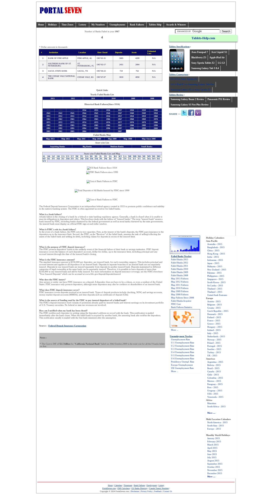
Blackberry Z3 (198, 57)
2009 (133, 98)
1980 (156, 122)
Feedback (157, 491)
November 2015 (214, 470)
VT (139, 159)
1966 (108, 119)
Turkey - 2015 (214, 352)
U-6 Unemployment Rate (182, 358)
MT (44, 159)
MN (149, 156)
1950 (156, 113)
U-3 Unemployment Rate (182, 349)
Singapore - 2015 (215, 279)
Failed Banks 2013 (179, 259)
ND (82, 159)
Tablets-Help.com (203, 38)
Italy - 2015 (212, 333)
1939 (144, 110)
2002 (60, 131)
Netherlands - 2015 (216, 336)
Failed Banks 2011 (179, 266)
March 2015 (213, 444)
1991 (48, 128)
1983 (72, 125)
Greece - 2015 (213, 324)
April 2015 (212, 448)
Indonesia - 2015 (215, 260)
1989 (144, 125)
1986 (108, 125)
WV (154, 159)
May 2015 (212, 451)
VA (144, 159)
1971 (48, 122)
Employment (152, 485)
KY (120, 156)
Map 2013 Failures (179, 278)
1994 (84, 128)
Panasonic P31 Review (218, 99)
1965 (96, 119)
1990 (156, 125)
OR (96, 159)
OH (87, 159)
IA (110, 156)
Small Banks (146, 146)
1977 (120, 122)
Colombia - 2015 (215, 378)
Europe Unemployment (182, 365)
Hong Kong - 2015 (216, 253)
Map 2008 (127, 139)
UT (134, 159)
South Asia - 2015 (215, 425)
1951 (48, 116)
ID (96, 156)
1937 (120, 110)
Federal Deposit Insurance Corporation (67, 325)
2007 (120, 131)
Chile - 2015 (213, 374)
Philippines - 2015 (215, 276)
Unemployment (117, 24)
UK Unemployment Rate (182, 368)
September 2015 (214, 464)
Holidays (52, 24)
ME (130, 156)
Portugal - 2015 (214, 346)
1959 (144, 116)
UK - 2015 (212, 355)
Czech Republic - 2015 (217, 311)
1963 (72, 119)
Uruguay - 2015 (214, 390)
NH (58, 159)
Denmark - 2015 (215, 314)
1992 (60, 128)
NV (53, 159)
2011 (93, 98)
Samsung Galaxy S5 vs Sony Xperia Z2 (191, 89)
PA (101, 159)
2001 (48, 131)
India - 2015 (213, 257)
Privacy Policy (147, 491)
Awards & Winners (176, 24)
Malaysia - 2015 (214, 266)
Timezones (128, 485)
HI (91, 156)
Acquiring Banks (57, 146)
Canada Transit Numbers (159, 488)
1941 (48, 113)
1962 (60, 119)
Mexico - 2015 (214, 381)
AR (58, 156)
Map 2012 (65, 139)
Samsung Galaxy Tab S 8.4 (205, 68)
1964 (84, 119)
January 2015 (213, 438)
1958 (132, 116)
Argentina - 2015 (215, 362)
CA (63, 156)
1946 (108, 113)
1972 (60, 122)
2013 (53, 98)
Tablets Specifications (179, 46)
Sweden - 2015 (214, 349)
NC (77, 159)
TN (125, 159)
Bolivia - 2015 (214, 365)
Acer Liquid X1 (219, 52)
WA (149, 159)
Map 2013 (50, 139)
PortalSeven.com (109, 488)
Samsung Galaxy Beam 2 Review (187, 99)
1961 (48, 119)
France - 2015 (213, 320)
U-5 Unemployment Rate (182, 355)
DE (77, 156)
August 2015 (213, 460)
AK (48, 156)
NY (72, 159)
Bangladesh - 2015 (216, 247)
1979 (144, 122)
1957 (120, 116)
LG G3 (221, 62)
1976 (108, 122)
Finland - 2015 (214, 317)
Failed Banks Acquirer (181, 301)
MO (158, 156)
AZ (53, 156)
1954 (84, 116)
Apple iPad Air (217, 57)
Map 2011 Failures (179, 285)
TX (129, 159)
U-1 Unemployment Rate (182, 342)
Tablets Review (176, 95)
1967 (120, 119)
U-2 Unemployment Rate (182, 346)
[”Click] (184, 115)
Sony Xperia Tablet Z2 (202, 62)
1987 (120, 125)
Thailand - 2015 (214, 288)
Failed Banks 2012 (179, 262)
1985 (96, 125)
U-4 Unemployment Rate (182, 352)
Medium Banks (117, 146)
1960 (156, 116)
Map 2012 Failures (179, 282)
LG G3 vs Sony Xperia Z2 (184, 79)
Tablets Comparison (178, 74)
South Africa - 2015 (216, 406)
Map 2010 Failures (179, 288)
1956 (108, 116)
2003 (72, 131)
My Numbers (98, 24)
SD (120, 159)
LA (125, 156)
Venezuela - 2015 (215, 397)
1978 (132, 122)
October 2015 (213, 467)
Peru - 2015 (212, 387)
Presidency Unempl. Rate (182, 362)
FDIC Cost (176, 304)
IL (101, 156)
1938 (132, 110)
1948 (132, 113)
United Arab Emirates (217, 295)
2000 (156, 128)
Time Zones (67, 24)
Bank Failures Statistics (181, 307)
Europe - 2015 (214, 429)
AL (44, 156)
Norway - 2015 (214, 339)
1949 (144, 113)
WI (158, 159)
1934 (84, 110)
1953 (72, 116)
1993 (72, 128)
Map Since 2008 (149, 139)
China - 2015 (213, 250)
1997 (120, 128)
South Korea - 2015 (216, 282)
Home (41, 24)
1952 (60, 116)
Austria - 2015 (214, 301)
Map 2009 (112, 139)
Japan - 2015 (213, 263)
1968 (132, 119)
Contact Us (167, 491)
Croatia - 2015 (214, 308)
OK (91, 159)
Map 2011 (81, 139)
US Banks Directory (139, 488)
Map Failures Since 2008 (182, 297)
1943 (72, 113)
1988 (132, 125)
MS (153, 156)
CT (72, 156)
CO (67, 156)
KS (115, 156)
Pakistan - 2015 (214, 273)
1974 (84, 122)
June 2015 (212, 454)
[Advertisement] (203, 149)
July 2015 (211, 457)
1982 (60, 125)
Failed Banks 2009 (179, 272)
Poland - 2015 (213, 343)
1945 (96, 113)
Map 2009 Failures (179, 291)
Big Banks (87, 146)
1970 (156, 119)
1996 (108, 128)
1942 (60, 113)
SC (115, 159)
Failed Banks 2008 (179, 275)
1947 (120, 113)
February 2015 (214, 441)
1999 (144, 128)
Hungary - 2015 (214, 327)
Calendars (118, 485)
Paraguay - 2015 (215, 384)
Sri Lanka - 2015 (215, 285)
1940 (156, 110)
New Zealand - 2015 (216, 269)
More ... (174, 330)
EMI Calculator (123, 488)
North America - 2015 (217, 422)
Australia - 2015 (214, 244)
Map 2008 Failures (179, 294)
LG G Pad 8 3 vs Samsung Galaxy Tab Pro (192, 84)
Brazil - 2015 (213, 368)
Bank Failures (137, 24)
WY (44, 161)
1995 (96, 128)
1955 (96, 116)
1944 (84, 113)
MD (134, 156)
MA (139, 156)
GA (86, 156)
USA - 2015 (212, 394)
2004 (84, 131)
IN (106, 156)
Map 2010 (96, 139)
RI (110, 159)
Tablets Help (155, 24)
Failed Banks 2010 (179, 269)
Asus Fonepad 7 (199, 52)
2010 (113, 98)
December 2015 (214, 473)
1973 (72, 122)
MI (144, 156)
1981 (48, 125)
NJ (63, 159)
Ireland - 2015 (214, 330)
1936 (108, 110)
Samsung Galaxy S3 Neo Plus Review (190, 104)
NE (48, 159)
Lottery (82, 24)
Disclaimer (135, 491)
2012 (73, 98)
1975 (96, 122)
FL (82, 156)
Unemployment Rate (180, 339)
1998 (132, 128)
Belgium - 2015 (214, 304)
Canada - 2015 (214, 371)
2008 (152, 98)
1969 (144, 119)
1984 (84, 125)
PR (106, 159)
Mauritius (211, 403)
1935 (96, 110)
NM (67, 159)
